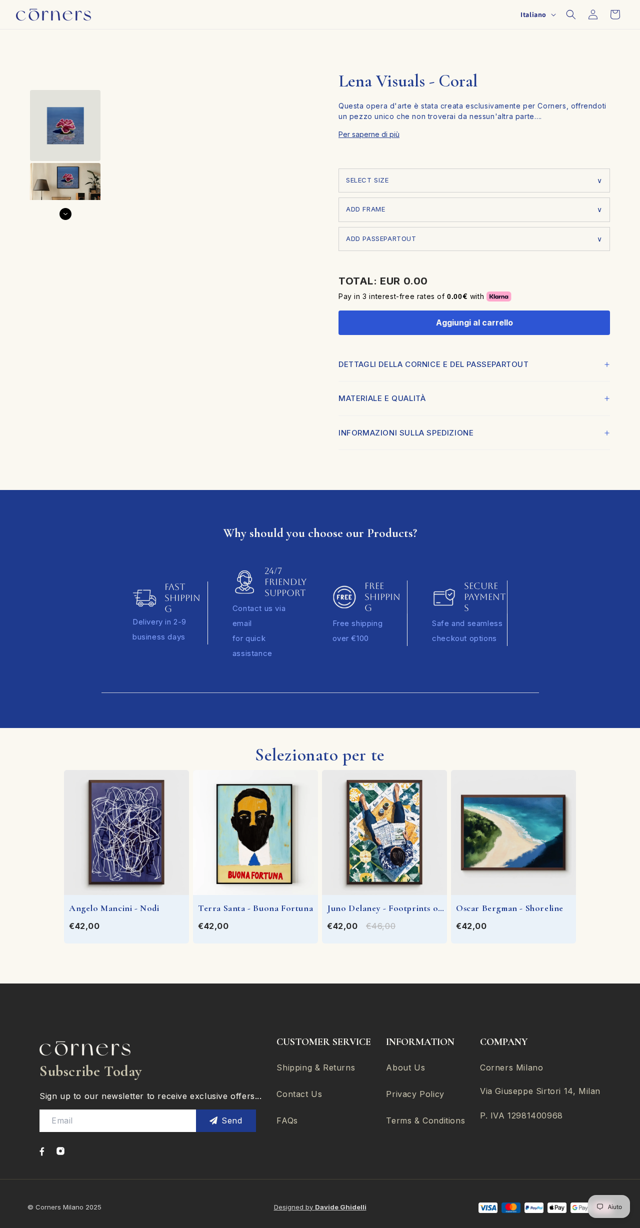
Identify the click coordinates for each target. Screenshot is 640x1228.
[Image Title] (42, 1151)
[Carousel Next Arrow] (66, 214)
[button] (571, 15)
